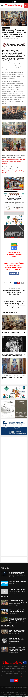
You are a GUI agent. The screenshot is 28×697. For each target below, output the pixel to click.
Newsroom (6, 38)
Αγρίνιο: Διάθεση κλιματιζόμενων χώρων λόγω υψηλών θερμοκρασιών (14, 292)
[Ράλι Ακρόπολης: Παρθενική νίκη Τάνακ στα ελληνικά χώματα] (4, 611)
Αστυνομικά (4, 694)
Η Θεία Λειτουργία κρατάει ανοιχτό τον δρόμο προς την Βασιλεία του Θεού (13, 354)
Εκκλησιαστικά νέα (6, 27)
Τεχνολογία (5, 568)
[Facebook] (12, 680)
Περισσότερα (16, 694)
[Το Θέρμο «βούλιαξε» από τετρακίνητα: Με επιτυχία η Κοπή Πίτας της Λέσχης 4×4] (4, 602)
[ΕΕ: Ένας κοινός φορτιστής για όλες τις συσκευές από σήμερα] (4, 591)
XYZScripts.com (22, 696)
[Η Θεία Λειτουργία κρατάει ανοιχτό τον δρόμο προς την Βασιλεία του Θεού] (4, 640)
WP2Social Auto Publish (8, 696)
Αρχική (2, 692)
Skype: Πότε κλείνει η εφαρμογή (17, 581)
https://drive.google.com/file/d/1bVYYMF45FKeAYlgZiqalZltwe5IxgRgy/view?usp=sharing (13, 161)
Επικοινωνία (23, 694)
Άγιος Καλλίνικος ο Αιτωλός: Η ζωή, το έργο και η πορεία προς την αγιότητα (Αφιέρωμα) (13, 377)
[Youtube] (16, 680)
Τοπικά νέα (17, 692)
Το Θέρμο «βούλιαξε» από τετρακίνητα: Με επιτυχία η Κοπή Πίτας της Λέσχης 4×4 (18, 602)
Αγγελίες (23, 692)
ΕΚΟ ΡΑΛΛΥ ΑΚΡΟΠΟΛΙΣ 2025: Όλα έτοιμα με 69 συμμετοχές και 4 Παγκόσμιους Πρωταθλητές (17, 619)
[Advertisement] (14, 496)
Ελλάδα (9, 694)
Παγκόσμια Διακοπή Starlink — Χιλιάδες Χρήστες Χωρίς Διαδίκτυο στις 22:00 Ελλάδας (17, 574)
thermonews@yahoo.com (20, 676)
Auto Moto (5, 596)
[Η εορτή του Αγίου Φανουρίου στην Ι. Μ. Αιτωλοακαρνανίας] (4, 632)
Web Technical (18, 689)
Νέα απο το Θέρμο (10, 692)
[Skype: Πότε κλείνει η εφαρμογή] (4, 583)
